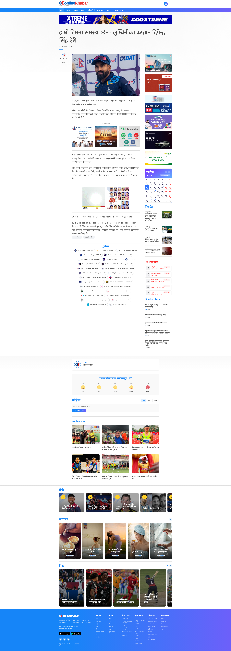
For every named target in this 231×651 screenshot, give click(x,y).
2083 (137, 638)
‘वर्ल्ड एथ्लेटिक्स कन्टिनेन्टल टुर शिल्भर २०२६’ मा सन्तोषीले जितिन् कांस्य (115, 448)
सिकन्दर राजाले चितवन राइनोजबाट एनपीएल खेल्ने (145, 477)
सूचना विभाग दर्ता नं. (86, 620)
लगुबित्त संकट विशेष (152, 621)
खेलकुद (115, 10)
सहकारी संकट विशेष (152, 618)
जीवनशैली (91, 10)
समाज (97, 618)
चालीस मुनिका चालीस (139, 631)
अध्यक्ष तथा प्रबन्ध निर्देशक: (64, 620)
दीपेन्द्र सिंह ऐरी (76, 237)
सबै (167, 565)
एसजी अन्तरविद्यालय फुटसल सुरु (82, 447)
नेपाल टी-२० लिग (89, 237)
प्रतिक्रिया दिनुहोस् (79, 411)
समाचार (75, 10)
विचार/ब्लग (98, 621)
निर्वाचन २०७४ (151, 629)
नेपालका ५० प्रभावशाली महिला (140, 621)
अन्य (121, 10)
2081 (137, 626)
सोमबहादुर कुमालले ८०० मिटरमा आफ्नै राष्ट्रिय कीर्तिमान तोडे (145, 448)
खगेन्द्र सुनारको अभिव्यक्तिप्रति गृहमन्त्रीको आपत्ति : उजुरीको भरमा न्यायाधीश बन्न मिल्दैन (157, 343)
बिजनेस (83, 10)
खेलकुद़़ (97, 629)
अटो (110, 629)
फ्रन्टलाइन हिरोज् (138, 643)
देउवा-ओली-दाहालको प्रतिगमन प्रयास (151, 229)
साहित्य (97, 624)
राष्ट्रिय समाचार (147, 248)
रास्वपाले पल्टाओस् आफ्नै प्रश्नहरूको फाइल (152, 251)
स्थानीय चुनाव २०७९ (152, 634)
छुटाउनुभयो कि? (148, 212)
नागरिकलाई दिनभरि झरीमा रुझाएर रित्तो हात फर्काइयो (157, 306)
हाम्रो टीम (162, 618)
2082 (137, 628)
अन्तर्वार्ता (98, 626)
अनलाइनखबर (64, 59)
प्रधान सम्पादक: (76, 620)
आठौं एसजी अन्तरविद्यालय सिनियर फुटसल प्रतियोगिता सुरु (115, 477)
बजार (110, 618)
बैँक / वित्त (111, 626)
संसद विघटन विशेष (152, 624)
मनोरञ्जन (100, 10)
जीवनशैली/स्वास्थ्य (100, 632)
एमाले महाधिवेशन (151, 639)
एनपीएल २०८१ (125, 618)
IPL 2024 (124, 625)
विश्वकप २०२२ (125, 635)
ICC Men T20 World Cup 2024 (127, 622)
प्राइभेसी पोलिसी (164, 626)
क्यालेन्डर (150, 172)
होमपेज (68, 10)
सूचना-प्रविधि (112, 632)
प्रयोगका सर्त (163, 621)
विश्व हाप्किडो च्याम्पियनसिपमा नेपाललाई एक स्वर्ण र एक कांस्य (85, 477)
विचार (108, 10)
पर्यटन (110, 621)
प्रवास (97, 634)
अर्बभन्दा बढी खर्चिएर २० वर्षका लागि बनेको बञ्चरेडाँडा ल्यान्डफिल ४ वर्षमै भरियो (152, 217)
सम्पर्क (162, 629)
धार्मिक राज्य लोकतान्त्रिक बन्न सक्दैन (155, 315)
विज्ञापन (162, 624)
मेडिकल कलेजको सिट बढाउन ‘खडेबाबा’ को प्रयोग (152, 240)
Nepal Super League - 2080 (127, 632)
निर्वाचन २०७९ (151, 637)
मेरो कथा (137, 641)
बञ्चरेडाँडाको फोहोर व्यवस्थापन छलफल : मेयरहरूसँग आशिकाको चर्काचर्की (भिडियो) (157, 332)
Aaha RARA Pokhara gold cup (127, 628)
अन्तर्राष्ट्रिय (98, 637)
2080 (137, 623)
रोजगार (110, 624)
